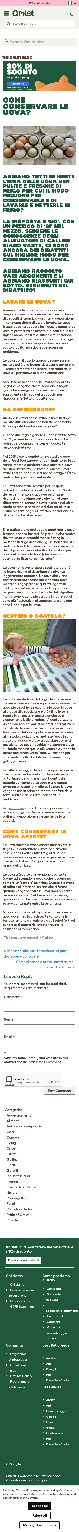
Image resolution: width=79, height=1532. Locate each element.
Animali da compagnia (24, 1126)
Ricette (12, 1220)
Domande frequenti (53, 1296)
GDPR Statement (22, 1306)
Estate (12, 1154)
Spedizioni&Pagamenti (62, 1310)
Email (9, 1036)
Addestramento (19, 1115)
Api (48, 1363)
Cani (10, 1132)
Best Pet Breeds (55, 1345)
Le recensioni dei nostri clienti (21, 1292)
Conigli (12, 1143)
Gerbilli (12, 1171)
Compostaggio (56, 1411)
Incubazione (54, 1433)
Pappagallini (16, 1198)
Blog (13, 1370)
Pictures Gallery (21, 1376)
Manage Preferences (39, 1525)
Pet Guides (51, 1387)
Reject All (39, 1515)
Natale (12, 1193)
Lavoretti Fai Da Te (21, 1187)
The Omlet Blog (17, 57)
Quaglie (15, 1464)
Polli (49, 1374)
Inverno (12, 1181)
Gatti (11, 1165)
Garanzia (53, 1322)
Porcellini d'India (19, 1209)
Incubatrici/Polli (19, 1176)
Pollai (11, 1204)
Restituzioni (55, 1316)
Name (10, 1019)
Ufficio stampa (20, 1301)
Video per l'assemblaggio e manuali (57, 1333)
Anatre (51, 1358)
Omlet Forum (19, 1365)
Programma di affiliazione (19, 1384)
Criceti (12, 1148)
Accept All (40, 1506)
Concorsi (13, 1137)
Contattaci (54, 1288)
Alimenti (13, 1121)
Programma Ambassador (18, 1356)
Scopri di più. (38, 1480)
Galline (47, 938)
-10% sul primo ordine (39, 3)
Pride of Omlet (18, 1215)
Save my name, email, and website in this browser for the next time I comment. (36, 1060)
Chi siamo (17, 1284)
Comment (13, 997)
